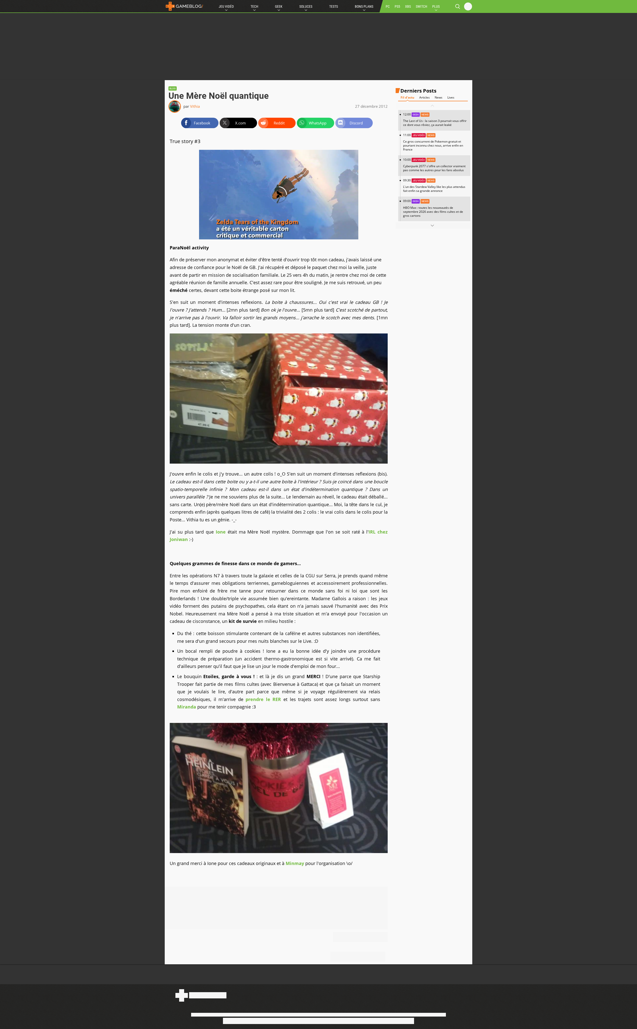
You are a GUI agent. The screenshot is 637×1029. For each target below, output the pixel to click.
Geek (278, 6)
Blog (172, 88)
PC (388, 6)
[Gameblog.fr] (184, 6)
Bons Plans (364, 6)
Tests (333, 6)
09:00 (433, 208)
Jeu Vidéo (226, 6)
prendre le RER (263, 699)
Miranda (186, 707)
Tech (254, 6)
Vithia (195, 106)
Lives (450, 97)
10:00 (434, 165)
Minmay (295, 863)
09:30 (434, 185)
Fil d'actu (407, 97)
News (438, 97)
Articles (424, 97)
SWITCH (421, 6)
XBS (408, 6)
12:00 (435, 119)
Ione (221, 532)
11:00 (433, 142)
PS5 (397, 6)
